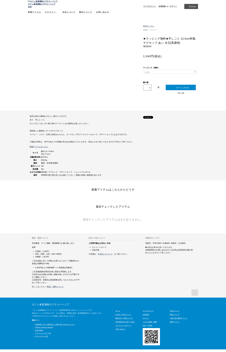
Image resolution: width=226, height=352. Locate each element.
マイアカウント (149, 6)
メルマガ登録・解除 (150, 322)
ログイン (173, 6)
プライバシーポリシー (123, 325)
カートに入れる (182, 87)
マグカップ (153, 30)
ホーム (117, 311)
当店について (69, 12)
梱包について (85, 12)
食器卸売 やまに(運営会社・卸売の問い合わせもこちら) (55, 324)
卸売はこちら (148, 26)
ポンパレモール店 (41, 336)
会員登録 (162, 6)
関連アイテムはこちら (39, 147)
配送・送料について (55, 287)
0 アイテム (192, 6)
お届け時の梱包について (178, 318)
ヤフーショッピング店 (43, 333)
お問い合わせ (102, 12)
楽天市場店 (39, 330)
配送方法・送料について (124, 318)
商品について (174, 314)
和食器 (145, 30)
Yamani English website (44, 327)
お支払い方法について (123, 314)
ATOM (150, 325)
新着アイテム (34, 12)
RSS (144, 325)
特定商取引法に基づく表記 (124, 322)
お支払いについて (105, 254)
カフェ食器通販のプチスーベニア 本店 (41, 5)
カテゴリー (51, 12)
